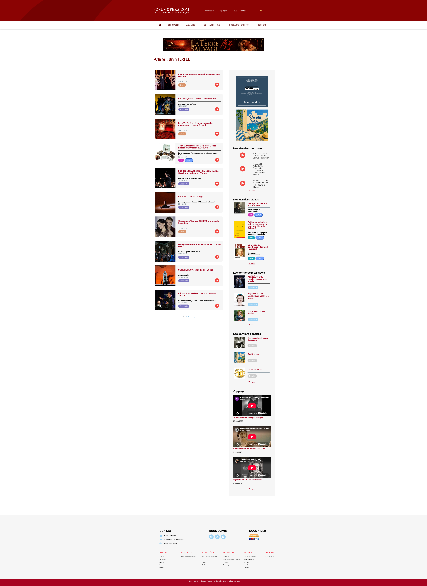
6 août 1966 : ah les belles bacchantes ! (249, 449)
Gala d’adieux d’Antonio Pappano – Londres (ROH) (199, 245)
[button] (191, 24)
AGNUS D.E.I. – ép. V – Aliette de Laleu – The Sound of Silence (261, 183)
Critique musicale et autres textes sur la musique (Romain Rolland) (258, 225)
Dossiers (262, 25)
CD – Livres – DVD (212, 25)
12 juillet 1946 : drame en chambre (247, 480)
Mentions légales (200, 581)
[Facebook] (211, 536)
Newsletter (209, 11)
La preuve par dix (255, 369)
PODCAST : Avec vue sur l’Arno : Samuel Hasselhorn (261, 155)
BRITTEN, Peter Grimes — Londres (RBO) (198, 98)
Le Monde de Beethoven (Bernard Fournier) (258, 247)
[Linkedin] (223, 536)
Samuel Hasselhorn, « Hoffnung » (257, 204)
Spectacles (173, 25)
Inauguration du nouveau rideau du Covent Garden (199, 75)
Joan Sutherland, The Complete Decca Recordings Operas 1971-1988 (197, 147)
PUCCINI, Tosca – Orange (190, 196)
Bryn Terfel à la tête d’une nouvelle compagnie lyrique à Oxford (195, 124)
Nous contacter (239, 11)
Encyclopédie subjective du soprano (258, 339)
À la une (190, 25)
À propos (223, 11)
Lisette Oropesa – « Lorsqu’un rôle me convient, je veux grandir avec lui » (258, 278)
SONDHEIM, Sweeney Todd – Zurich (195, 270)
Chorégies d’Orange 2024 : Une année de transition (198, 222)
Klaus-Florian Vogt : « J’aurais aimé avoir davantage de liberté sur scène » (258, 295)
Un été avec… (253, 354)
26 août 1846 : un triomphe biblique (248, 417)
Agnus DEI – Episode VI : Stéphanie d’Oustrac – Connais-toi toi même (259, 169)
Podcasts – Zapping (239, 25)
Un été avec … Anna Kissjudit (256, 312)
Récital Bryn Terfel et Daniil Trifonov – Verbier (197, 294)
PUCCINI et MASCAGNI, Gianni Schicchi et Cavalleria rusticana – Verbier (198, 172)
